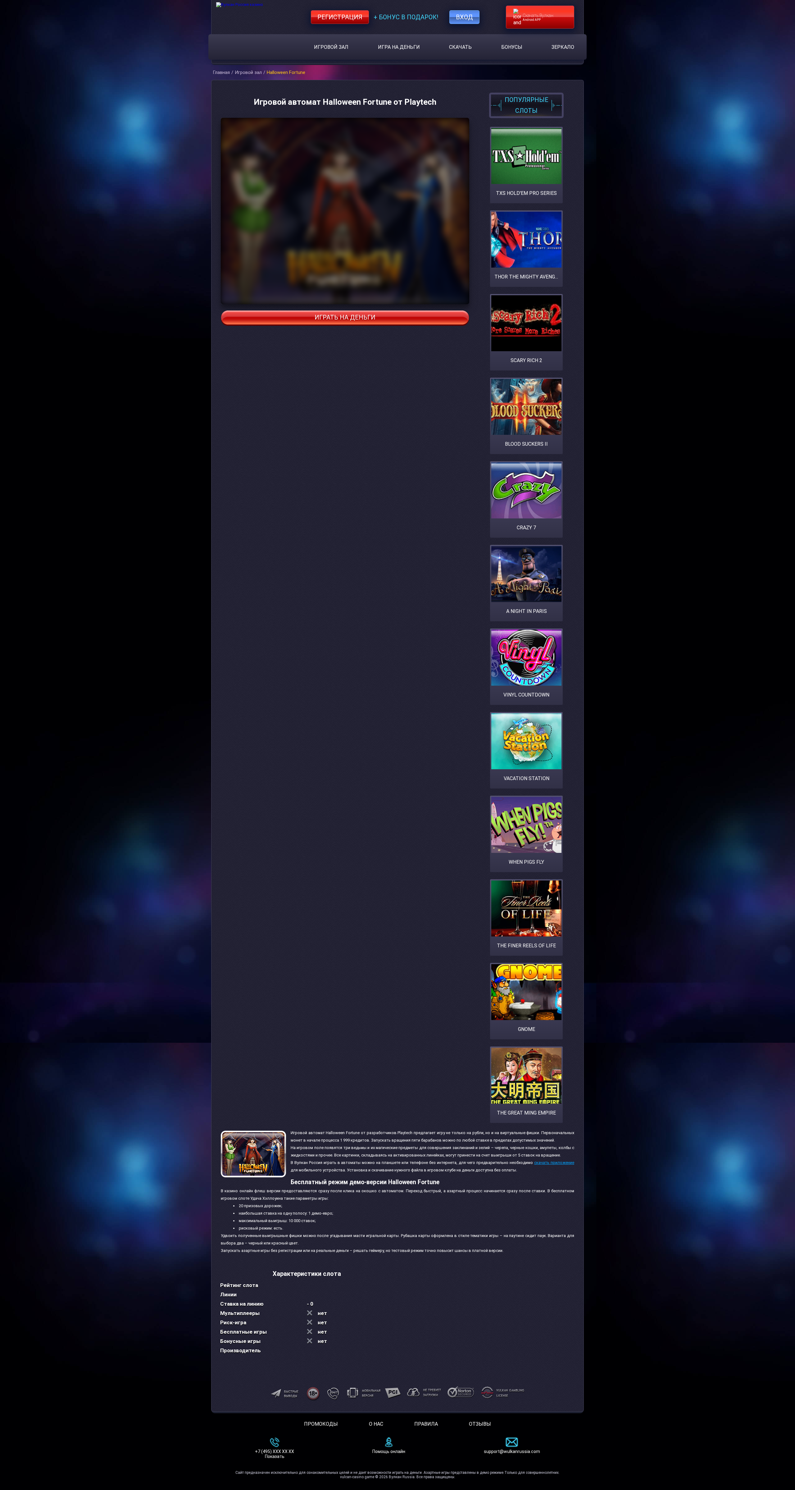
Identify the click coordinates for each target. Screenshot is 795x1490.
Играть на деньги (345, 317)
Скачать (460, 47)
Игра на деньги (399, 47)
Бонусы (511, 47)
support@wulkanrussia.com (512, 1451)
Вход (464, 17)
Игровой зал (331, 47)
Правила (426, 1424)
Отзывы (480, 1424)
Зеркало (563, 47)
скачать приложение (554, 1162)
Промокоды (321, 1424)
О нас (376, 1424)
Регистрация (339, 17)
